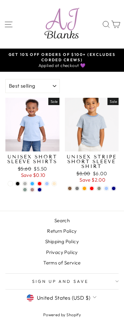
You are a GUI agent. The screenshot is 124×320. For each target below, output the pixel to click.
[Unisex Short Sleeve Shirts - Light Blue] (47, 183)
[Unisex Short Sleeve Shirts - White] (10, 183)
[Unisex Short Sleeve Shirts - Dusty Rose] (32, 189)
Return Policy (62, 231)
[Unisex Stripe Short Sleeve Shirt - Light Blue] (106, 188)
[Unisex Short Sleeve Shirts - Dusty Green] (25, 189)
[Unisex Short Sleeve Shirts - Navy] (39, 189)
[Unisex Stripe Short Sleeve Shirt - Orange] (84, 188)
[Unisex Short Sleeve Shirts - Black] (17, 183)
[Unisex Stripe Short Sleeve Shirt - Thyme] (99, 188)
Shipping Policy (62, 241)
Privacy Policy (62, 252)
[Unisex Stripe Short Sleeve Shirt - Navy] (113, 188)
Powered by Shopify (62, 314)
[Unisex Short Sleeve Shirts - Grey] (25, 183)
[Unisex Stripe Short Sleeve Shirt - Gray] (77, 188)
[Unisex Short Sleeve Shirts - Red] (39, 183)
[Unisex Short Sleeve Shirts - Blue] (32, 183)
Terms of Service (62, 263)
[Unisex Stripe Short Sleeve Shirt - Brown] (69, 188)
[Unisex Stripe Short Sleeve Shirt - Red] (91, 188)
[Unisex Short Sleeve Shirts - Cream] (54, 183)
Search (62, 220)
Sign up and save (60, 281)
